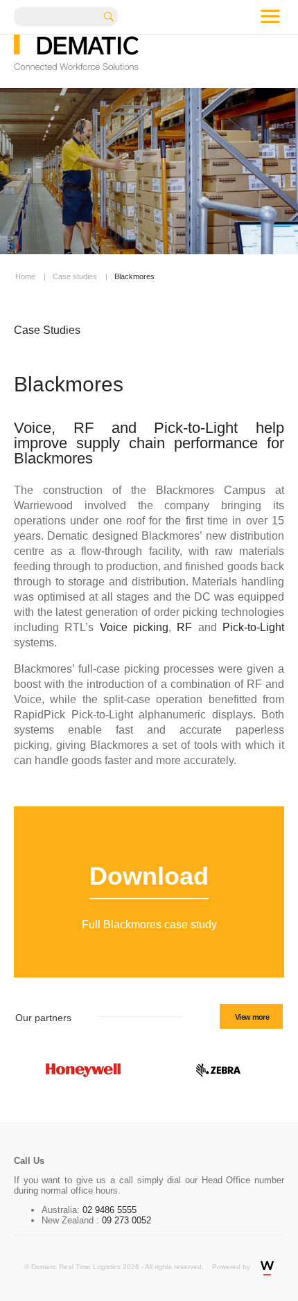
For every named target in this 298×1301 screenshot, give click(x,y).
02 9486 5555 (109, 1210)
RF (184, 627)
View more (252, 1017)
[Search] (113, 15)
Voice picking (134, 627)
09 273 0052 (125, 1220)
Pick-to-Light (253, 627)
